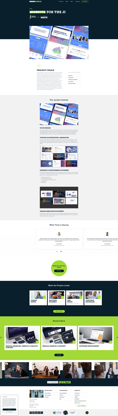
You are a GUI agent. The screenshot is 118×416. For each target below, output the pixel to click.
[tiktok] (39, 412)
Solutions (61, 1)
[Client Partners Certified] (57, 412)
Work (67, 1)
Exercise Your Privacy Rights (80, 401)
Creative (61, 395)
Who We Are (77, 393)
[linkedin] (36, 412)
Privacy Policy (77, 402)
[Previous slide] (57, 251)
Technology (62, 397)
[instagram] (33, 412)
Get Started (84, 1)
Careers (76, 397)
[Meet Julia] (44, 364)
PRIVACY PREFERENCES (81, 405)
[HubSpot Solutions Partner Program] (65, 412)
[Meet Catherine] (75, 364)
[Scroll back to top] (87, 412)
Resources (78, 1)
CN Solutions (63, 390)
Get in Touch (48, 390)
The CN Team (77, 395)
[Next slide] (61, 251)
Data (60, 399)
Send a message (48, 395)
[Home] (35, 1)
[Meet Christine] (14, 364)
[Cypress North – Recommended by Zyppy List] (72, 412)
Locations (47, 397)
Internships (77, 399)
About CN (77, 390)
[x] (42, 412)
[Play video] (36, 393)
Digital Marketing (63, 393)
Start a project (48, 393)
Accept (9, 409)
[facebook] (31, 412)
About (71, 1)
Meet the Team (59, 311)
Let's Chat (59, 270)
